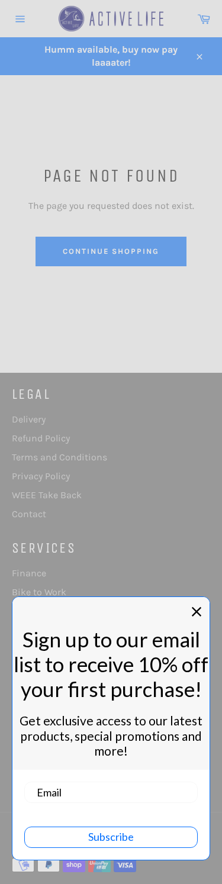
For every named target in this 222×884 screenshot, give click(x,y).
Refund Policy (41, 438)
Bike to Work (39, 592)
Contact (29, 514)
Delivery (29, 419)
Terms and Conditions (59, 457)
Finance (29, 573)
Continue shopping (111, 251)
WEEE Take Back (47, 495)
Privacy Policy (41, 476)
